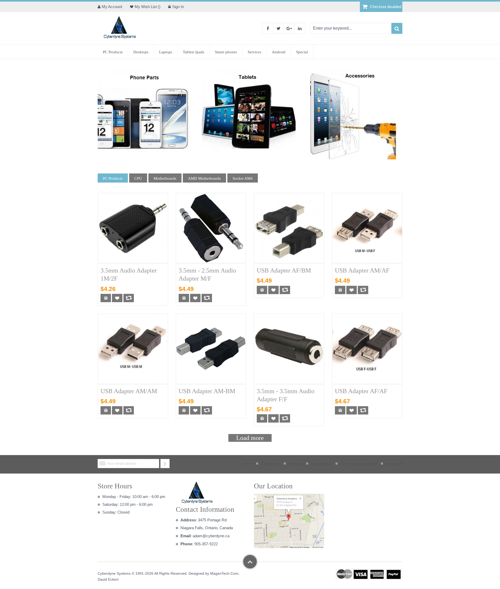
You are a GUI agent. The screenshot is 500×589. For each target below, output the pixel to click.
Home (247, 463)
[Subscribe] (165, 463)
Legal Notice (321, 463)
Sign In (178, 6)
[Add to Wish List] (117, 298)
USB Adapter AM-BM (207, 391)
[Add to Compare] (128, 298)
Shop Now (143, 116)
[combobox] (350, 28)
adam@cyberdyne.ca (211, 536)
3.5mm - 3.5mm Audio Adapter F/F (285, 395)
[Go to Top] (250, 561)
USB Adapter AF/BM (284, 270)
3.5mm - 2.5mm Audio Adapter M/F (207, 274)
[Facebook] (267, 28)
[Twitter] (278, 28)
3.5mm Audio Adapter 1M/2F (129, 274)
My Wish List (146, 6)
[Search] (396, 28)
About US (394, 463)
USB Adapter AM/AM (129, 391)
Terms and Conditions (359, 463)
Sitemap (296, 463)
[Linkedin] (299, 28)
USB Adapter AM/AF (362, 270)
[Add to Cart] (106, 298)
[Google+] (289, 28)
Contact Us (270, 463)
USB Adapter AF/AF (361, 391)
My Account (112, 6)
